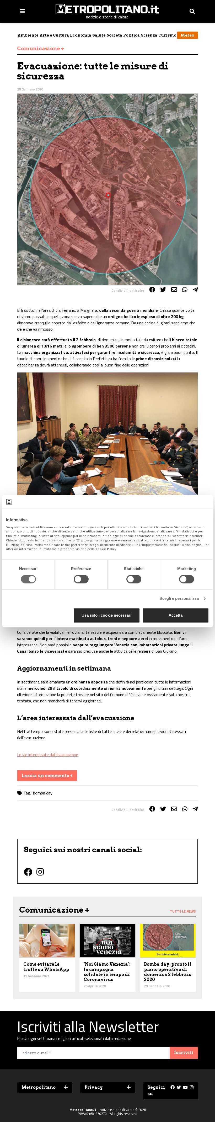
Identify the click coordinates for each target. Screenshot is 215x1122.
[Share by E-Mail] (174, 289)
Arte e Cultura (54, 35)
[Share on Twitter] (163, 289)
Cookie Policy (106, 549)
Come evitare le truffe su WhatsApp (46, 967)
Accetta (175, 615)
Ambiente (28, 35)
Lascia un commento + (47, 775)
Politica (131, 35)
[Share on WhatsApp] (184, 289)
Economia (80, 35)
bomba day (42, 793)
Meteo (187, 35)
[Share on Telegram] (195, 289)
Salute (99, 35)
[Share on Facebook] (152, 289)
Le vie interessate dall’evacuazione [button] (47, 754)
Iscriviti (184, 1052)
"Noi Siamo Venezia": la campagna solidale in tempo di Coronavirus (107, 972)
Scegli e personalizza (179, 598)
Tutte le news (183, 911)
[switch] (81, 579)
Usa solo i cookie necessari (106, 615)
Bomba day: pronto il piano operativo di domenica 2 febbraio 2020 (167, 972)
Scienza (149, 35)
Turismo (167, 35)
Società (114, 35)
